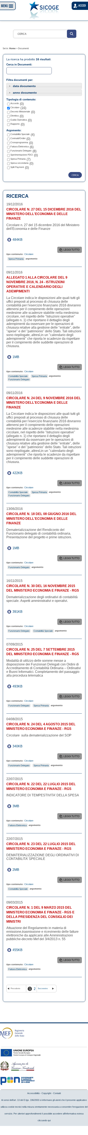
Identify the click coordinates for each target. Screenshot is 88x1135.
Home (12, 48)
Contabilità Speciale (20, 134)
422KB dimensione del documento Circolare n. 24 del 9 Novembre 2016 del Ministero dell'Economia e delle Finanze (20, 473)
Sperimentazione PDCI (21, 155)
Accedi (82, 5)
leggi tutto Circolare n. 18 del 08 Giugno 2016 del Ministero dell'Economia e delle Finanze (72, 559)
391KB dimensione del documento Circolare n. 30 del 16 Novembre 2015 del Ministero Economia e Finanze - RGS (20, 611)
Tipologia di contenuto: (21, 99)
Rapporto (15, 124)
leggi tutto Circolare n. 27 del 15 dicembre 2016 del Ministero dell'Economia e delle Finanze (72, 250)
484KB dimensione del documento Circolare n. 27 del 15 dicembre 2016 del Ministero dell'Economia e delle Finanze (20, 239)
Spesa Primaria (18, 159)
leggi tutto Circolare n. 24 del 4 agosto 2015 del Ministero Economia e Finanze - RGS (72, 757)
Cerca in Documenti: (19, 64)
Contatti (57, 1093)
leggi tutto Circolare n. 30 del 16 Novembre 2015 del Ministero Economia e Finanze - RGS (72, 622)
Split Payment (17, 167)
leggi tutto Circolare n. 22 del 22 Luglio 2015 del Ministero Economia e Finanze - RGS (72, 817)
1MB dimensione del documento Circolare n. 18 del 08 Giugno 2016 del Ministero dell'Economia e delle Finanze (20, 548)
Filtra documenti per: (19, 79)
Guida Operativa (18, 120)
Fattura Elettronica (19, 146)
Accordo (14, 103)
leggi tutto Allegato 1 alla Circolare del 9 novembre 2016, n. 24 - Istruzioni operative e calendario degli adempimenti (71, 368)
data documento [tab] (24, 86)
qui (49, 1120)
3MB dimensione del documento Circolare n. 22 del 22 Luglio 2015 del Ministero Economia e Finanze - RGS (20, 806)
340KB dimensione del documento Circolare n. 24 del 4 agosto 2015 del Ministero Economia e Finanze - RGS (20, 746)
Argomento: (13, 130)
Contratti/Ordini (17, 138)
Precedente (15, 988)
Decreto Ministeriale (20, 111)
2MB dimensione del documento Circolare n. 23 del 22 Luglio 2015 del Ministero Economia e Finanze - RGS (20, 869)
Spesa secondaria (19, 163)
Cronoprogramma (19, 142)
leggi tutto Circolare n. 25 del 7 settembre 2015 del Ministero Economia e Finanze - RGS (72, 697)
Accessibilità (33, 1093)
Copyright (46, 1093)
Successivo (43, 988)
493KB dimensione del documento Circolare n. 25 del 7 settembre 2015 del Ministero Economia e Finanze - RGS (20, 686)
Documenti (23, 48)
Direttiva (14, 115)
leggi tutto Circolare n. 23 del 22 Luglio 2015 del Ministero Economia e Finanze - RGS (72, 880)
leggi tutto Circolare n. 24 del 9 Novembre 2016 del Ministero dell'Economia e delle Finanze (72, 484)
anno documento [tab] (25, 92)
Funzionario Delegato (21, 150)
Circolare (14, 107)
